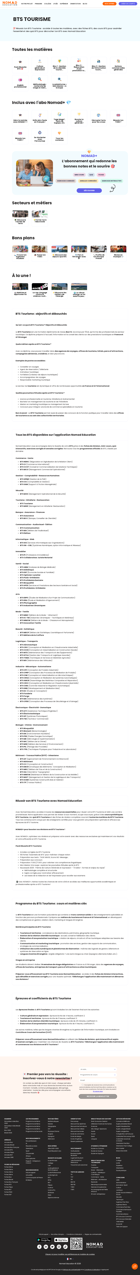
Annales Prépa (9, 1152)
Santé (93, 1131)
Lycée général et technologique (53, 1169)
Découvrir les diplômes (78, 1124)
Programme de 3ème (33, 1129)
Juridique (119, 1190)
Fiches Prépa (8, 1187)
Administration (121, 1182)
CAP (49, 1165)
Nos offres (109, 4)
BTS (49, 1177)
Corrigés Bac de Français (124, 1134)
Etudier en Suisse (96, 1151)
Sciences (94, 1126)
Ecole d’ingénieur (76, 1139)
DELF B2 (73, 1184)
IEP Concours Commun (124, 1216)
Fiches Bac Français (11, 1182)
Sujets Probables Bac (123, 1126)
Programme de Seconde (34, 1131)
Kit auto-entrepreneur (98, 1194)
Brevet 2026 (8, 1133)
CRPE (117, 1180)
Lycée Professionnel (54, 1172)
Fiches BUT (7, 1189)
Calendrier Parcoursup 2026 (125, 1136)
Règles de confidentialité (93, 1234)
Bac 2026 (7, 1130)
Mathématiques (53, 1121)
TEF (72, 1179)
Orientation (75, 4)
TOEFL (72, 1189)
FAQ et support (30, 1172)
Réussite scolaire (31, 1146)
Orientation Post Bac (123, 1143)
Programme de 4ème (33, 1126)
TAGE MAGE (120, 1221)
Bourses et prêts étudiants (76, 1154)
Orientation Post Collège (124, 1146)
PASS (49, 1195)
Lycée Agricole (52, 1175)
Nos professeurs (31, 1141)
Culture (118, 1187)
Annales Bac (8, 1142)
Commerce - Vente (97, 1177)
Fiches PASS (8, 1192)
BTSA (49, 1180)
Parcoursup (74, 1121)
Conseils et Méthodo (123, 1121)
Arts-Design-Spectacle (99, 1129)
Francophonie (30, 1158)
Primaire (38, 4)
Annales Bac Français (11, 1147)
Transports (94, 1167)
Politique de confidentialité (71, 1270)
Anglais (50, 1134)
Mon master (120, 1148)
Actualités (29, 1175)
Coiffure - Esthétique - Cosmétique (98, 1173)
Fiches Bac (8, 1177)
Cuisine (93, 1165)
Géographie (52, 1126)
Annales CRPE (8, 1157)
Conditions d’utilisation (92, 1270)
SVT (49, 1129)
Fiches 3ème (8, 1174)
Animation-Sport (121, 1185)
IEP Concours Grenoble (123, 1219)
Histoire (50, 1124)
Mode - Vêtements (97, 1170)
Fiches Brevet (8, 1179)
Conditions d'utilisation (74, 1234)
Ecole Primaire (52, 1160)
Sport (27, 1151)
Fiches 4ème (8, 1172)
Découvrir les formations (79, 1126)
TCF (72, 1177)
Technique (119, 1199)
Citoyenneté (30, 1153)
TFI (71, 1174)
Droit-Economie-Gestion (99, 1121)
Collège (47, 4)
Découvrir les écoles (77, 1131)
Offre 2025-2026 (53, 1148)
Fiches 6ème (8, 1167)
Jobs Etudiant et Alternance (76, 1161)
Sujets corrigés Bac (122, 1131)
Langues (94, 1139)
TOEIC (72, 1187)
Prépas (50, 1185)
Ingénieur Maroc (121, 1204)
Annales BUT (8, 1155)
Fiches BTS (7, 1184)
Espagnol (51, 1136)
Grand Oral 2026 (121, 1151)
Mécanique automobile (99, 1184)
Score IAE (119, 1224)
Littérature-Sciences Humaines (101, 1124)
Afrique (28, 1156)
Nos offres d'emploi (57, 1234)
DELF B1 (73, 1182)
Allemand (51, 1139)
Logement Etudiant (77, 1158)
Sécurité (119, 1197)
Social (93, 1134)
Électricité (94, 1182)
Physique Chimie (53, 1131)
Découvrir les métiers (77, 1129)
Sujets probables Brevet (124, 1124)
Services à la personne (98, 1187)
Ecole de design (76, 1136)
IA (26, 1143)
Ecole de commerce (77, 1134)
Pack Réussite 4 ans (54, 1151)
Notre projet (27, 4)
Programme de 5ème (33, 1124)
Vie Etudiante (75, 1151)
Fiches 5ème (8, 1169)
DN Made (51, 1193)
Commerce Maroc (122, 1214)
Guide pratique (121, 1170)
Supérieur (64, 4)
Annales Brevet (9, 1145)
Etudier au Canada (97, 1148)
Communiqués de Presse (34, 1177)
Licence (50, 1187)
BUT (49, 1182)
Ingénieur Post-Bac (122, 1202)
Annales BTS (8, 1150)
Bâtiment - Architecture (99, 1179)
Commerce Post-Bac (123, 1207)
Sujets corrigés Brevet (123, 1129)
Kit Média (29, 1180)
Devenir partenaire (77, 1141)
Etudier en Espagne (97, 1153)
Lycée (55, 4)
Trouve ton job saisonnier (79, 1165)
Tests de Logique (121, 1226)
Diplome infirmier (53, 1198)
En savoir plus (98, 1091)
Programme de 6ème (33, 1121)
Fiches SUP (7, 1194)
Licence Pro (51, 1190)
